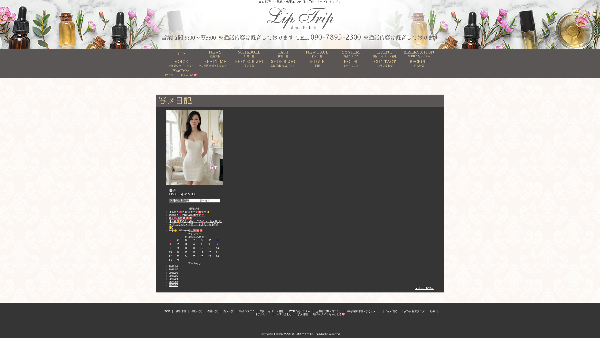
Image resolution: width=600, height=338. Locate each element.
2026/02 (173, 285)
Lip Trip (314, 334)
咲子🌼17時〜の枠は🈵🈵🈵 (186, 230)
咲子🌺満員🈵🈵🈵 (180, 218)
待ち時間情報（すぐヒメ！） (364, 311)
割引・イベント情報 (272, 311)
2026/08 (173, 266)
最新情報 (181, 311)
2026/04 (173, 278)
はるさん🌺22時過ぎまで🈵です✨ (189, 212)
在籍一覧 (212, 311)
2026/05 (173, 275)
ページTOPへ (426, 288)
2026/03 (173, 282)
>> (203, 236)
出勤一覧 (196, 311)
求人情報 (302, 314)
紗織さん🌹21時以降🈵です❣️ (187, 215)
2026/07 (173, 269)
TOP (181, 54)
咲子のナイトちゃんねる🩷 (329, 314)
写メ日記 (190, 83)
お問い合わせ (284, 314)
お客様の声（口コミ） (329, 311)
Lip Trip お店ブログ (413, 311)
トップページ (167, 83)
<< (185, 236)
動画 (432, 311)
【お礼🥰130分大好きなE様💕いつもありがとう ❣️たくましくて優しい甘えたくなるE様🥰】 (195, 224)
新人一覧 (228, 311)
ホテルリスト (263, 314)
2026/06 (173, 272)
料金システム (247, 311)
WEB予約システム (299, 311)
